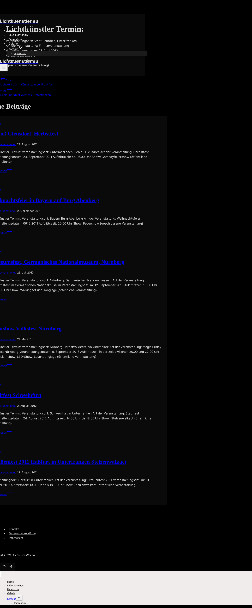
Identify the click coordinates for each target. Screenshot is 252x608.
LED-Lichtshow (18, 34)
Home (12, 30)
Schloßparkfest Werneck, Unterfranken (25, 93)
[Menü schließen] (1, 574)
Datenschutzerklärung (23, 533)
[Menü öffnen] (4, 67)
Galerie (13, 43)
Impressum (20, 53)
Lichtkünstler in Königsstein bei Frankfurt (26, 82)
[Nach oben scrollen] (4, 567)
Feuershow (15, 39)
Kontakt (14, 529)
